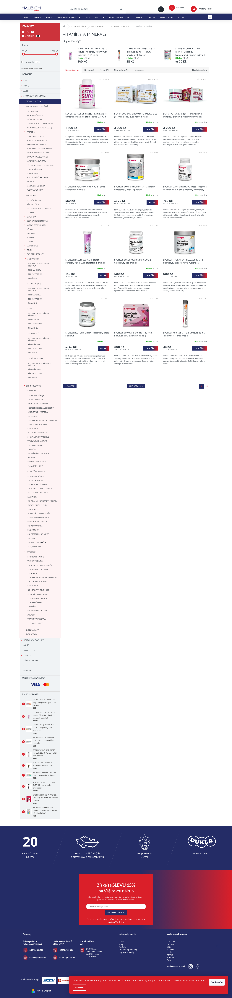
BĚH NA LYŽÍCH (33, 204)
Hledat (121, 9)
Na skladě (31, 62)
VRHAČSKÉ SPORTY (35, 358)
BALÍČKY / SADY (32, 630)
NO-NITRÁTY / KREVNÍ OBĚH (38, 152)
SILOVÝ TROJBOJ (34, 283)
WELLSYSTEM (29, 650)
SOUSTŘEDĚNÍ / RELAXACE (37, 177)
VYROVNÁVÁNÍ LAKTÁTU (36, 161)
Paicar (169, 960)
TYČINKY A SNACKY (34, 119)
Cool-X (169, 952)
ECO (25, 665)
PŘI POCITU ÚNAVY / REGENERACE (41, 165)
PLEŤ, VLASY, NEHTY (35, 190)
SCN (29, 32)
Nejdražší (104, 70)
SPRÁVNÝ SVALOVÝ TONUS (37, 157)
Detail (152, 202)
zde (203, 980)
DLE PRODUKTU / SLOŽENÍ (37, 106)
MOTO (26, 85)
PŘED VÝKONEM (34, 270)
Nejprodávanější (121, 70)
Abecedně (139, 70)
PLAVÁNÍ (30, 237)
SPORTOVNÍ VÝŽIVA (32, 101)
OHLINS (170, 944)
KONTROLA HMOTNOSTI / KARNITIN (42, 420)
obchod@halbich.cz (37, 957)
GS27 (169, 947)
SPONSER (32, 36)
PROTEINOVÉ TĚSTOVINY (37, 404)
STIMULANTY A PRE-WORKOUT (39, 148)
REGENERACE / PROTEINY (37, 412)
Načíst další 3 (136, 386)
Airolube (170, 957)
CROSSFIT (31, 212)
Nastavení (79, 987)
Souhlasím (217, 982)
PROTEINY (31, 132)
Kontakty (123, 947)
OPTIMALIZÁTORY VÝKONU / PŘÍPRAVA (39, 264)
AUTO (26, 91)
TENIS (29, 250)
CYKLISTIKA (31, 217)
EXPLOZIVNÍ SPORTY (35, 254)
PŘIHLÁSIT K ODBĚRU (116, 913)
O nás (121, 941)
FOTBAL (30, 241)
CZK (161, 9)
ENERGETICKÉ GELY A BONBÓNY (40, 123)
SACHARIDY (32, 416)
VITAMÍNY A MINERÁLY (36, 186)
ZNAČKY (27, 655)
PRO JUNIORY (32, 111)
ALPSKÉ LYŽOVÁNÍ (34, 200)
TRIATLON (31, 233)
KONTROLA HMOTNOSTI (37, 140)
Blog (121, 944)
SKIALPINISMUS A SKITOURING (39, 208)
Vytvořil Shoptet (44, 990)
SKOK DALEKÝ (33, 333)
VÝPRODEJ (28, 670)
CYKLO (26, 80)
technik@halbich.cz (67, 957)
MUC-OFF (171, 941)
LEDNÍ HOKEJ (32, 246)
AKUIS (26, 645)
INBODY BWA (31, 634)
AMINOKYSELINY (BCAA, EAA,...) (39, 128)
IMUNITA (30, 181)
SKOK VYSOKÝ (33, 259)
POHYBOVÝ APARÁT (35, 169)
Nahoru (70, 386)
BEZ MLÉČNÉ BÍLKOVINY (36, 471)
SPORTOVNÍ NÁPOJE (35, 115)
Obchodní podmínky (128, 949)
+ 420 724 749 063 (66, 950)
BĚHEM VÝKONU (35, 274)
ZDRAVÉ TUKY (32, 173)
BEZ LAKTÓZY (32, 390)
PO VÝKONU (33, 278)
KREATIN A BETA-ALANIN (36, 144)
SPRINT (30, 308)
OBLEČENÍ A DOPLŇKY (33, 640)
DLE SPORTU (31, 195)
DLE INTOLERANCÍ (33, 386)
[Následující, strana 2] (201, 386)
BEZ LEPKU (31, 552)
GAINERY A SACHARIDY (36, 136)
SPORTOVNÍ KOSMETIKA (34, 96)
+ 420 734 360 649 (36, 950)
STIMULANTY (32, 428)
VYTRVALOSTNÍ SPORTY (36, 225)
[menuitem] (26, 17)
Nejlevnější (89, 70)
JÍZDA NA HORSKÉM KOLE (37, 221)
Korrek (170, 954)
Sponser (170, 949)
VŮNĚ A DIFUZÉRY (31, 660)
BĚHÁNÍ (30, 229)
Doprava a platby (126, 952)
